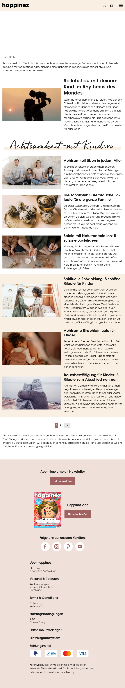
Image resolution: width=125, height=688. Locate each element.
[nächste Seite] (67, 425)
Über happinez (40, 562)
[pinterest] (68, 546)
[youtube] (79, 546)
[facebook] (45, 546)
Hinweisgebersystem (45, 638)
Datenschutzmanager (45, 630)
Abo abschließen (78, 514)
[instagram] (56, 546)
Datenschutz (37, 603)
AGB (32, 619)
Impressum (36, 606)
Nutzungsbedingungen (46, 614)
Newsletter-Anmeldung (43, 571)
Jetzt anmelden (62, 481)
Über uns (35, 568)
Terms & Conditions (44, 598)
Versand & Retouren (44, 579)
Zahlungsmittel (40, 646)
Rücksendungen (39, 584)
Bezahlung (36, 590)
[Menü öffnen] (121, 5)
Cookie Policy (37, 622)
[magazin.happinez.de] (15, 5)
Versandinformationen (42, 587)
